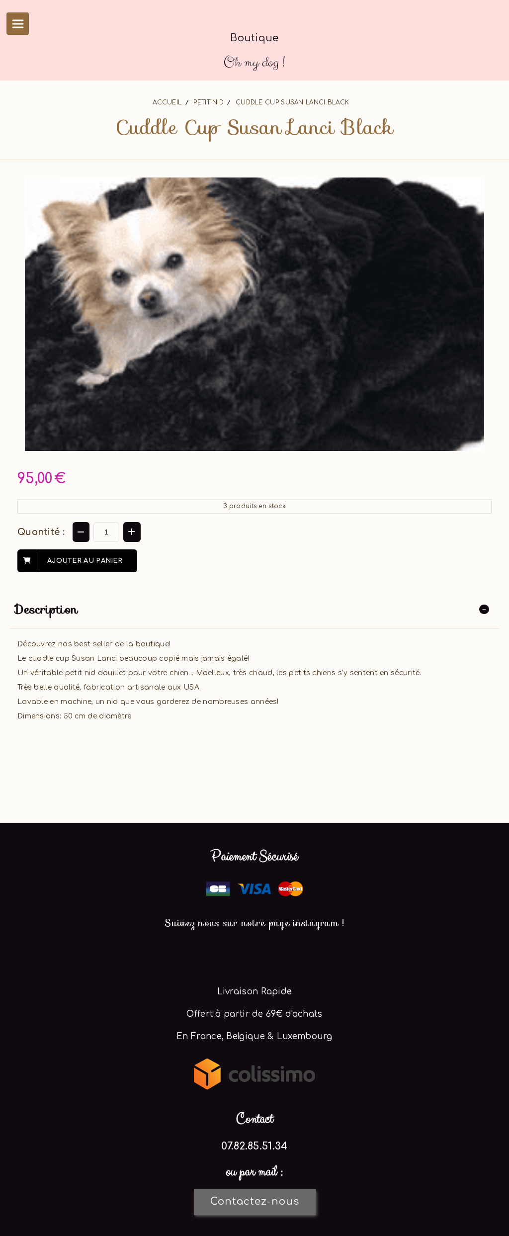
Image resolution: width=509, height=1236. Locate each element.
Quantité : (41, 532)
